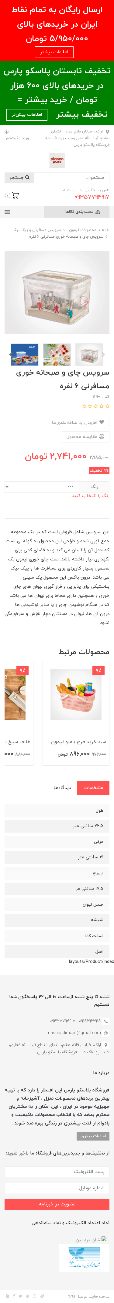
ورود (25, 138)
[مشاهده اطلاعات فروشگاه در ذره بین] (91, 1240)
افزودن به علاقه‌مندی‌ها (75, 422)
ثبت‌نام (12, 138)
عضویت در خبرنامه (57, 1204)
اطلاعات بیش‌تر (27, 115)
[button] (12, 195)
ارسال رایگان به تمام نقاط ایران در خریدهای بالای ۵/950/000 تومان (57, 24)
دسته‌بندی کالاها (79, 212)
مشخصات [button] (93, 788)
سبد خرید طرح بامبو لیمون (78, 742)
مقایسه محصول (83, 437)
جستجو (17, 178)
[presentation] (103, 354)
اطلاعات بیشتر (54, 52)
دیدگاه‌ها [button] (62, 788)
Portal (71, 1296)
